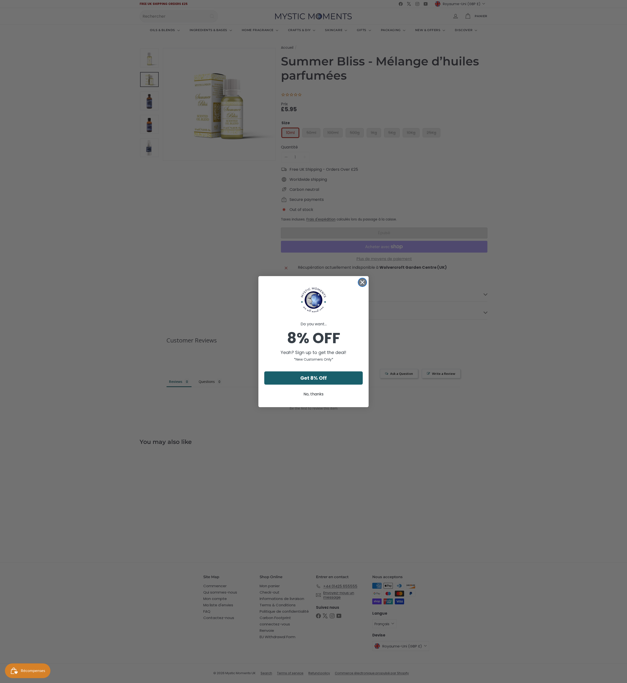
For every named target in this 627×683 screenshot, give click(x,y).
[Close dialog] (362, 282)
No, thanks (313, 394)
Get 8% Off (313, 378)
